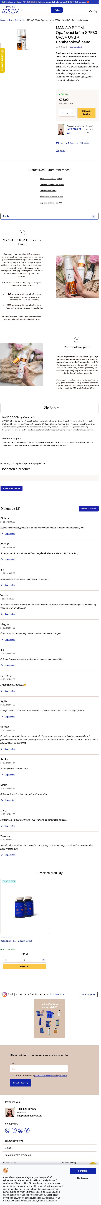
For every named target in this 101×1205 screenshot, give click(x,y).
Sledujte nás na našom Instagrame (28, 994)
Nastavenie (82, 1178)
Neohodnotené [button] (76, 47)
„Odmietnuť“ (48, 1198)
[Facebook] (14, 1131)
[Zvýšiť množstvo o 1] (72, 113)
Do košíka (87, 112)
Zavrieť (73, 139)
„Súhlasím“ (49, 1189)
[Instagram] (7, 1131)
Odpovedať (10, 534)
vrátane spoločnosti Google (32, 1195)
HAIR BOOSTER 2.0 (30, 2)
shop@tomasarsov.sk (29, 1115)
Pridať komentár (88, 509)
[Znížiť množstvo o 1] (62, 113)
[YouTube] (20, 1131)
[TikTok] (27, 1131)
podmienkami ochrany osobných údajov (50, 1076)
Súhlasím (82, 1171)
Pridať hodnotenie (11, 488)
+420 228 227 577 (74, 131)
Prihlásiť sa (20, 1082)
